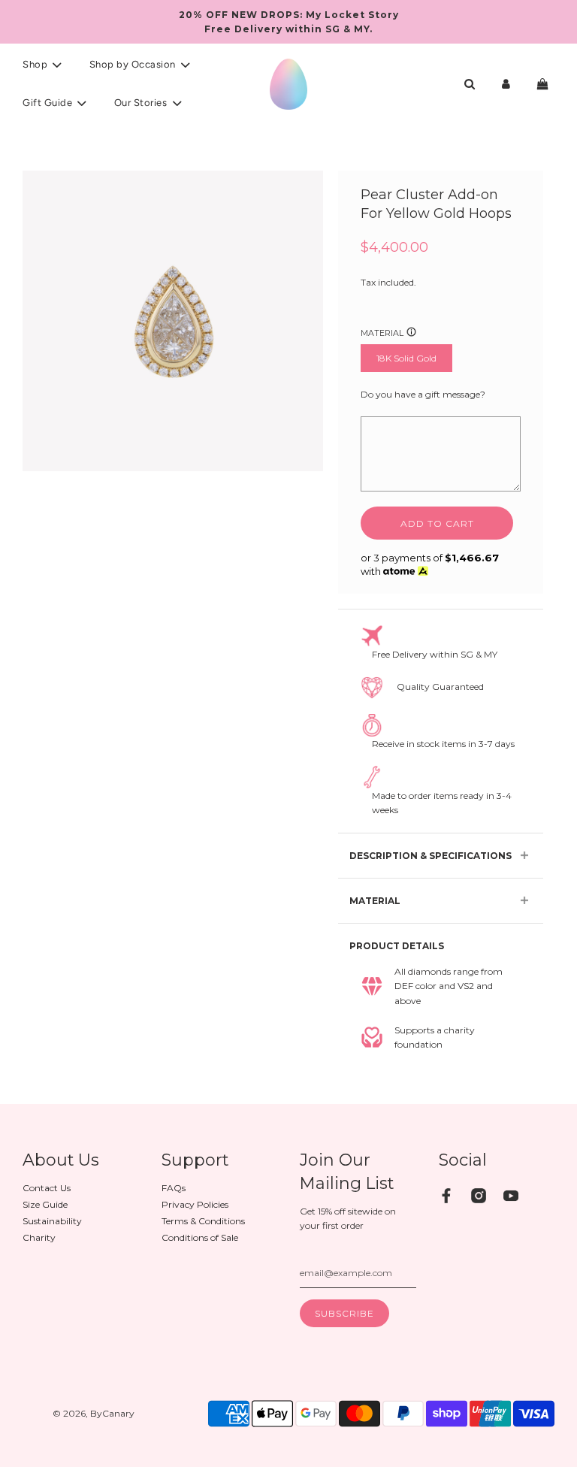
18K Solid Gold (406, 358)
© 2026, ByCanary (93, 1413)
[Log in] (506, 83)
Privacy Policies (195, 1204)
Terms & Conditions (203, 1221)
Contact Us (47, 1187)
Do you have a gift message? (423, 394)
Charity (39, 1237)
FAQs (174, 1187)
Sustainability (52, 1221)
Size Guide (45, 1204)
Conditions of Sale (200, 1237)
